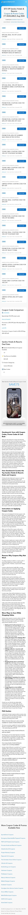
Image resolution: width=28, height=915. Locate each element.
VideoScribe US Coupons (8, 849)
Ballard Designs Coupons (8, 881)
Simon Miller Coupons (7, 892)
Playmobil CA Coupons (7, 856)
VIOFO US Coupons (6, 899)
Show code (21, 28)
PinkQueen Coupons (6, 874)
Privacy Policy (18, 911)
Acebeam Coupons (6, 885)
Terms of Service (10, 911)
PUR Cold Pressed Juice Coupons (10, 842)
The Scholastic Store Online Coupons (11, 859)
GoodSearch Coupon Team (17, 19)
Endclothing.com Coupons (8, 867)
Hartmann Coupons (6, 870)
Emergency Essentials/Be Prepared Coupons (13, 838)
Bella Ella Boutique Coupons (9, 895)
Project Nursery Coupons (8, 852)
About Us (3, 911)
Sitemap (13, 913)
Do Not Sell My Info (5, 913)
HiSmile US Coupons (6, 863)
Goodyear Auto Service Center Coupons (12, 888)
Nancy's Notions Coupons (8, 877)
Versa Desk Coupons (6, 902)
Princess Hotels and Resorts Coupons (11, 845)
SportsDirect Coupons (7, 834)
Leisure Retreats (7, 22)
